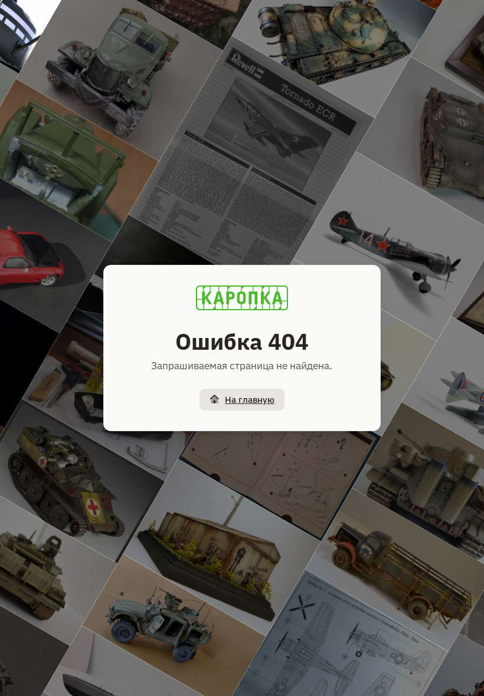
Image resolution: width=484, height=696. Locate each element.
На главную (249, 399)
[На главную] (242, 297)
